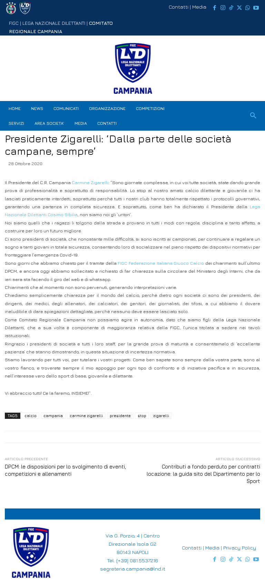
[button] (253, 116)
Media (199, 7)
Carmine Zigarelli (90, 182)
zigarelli (161, 415)
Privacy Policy (239, 548)
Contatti (178, 7)
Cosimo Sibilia (63, 214)
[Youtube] (256, 8)
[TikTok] (231, 8)
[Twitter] (239, 8)
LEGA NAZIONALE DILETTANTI (53, 23)
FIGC (14, 23)
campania (53, 415)
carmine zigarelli (86, 415)
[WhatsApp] (248, 8)
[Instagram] (223, 8)
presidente (120, 415)
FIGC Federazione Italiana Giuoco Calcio (161, 263)
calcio (30, 415)
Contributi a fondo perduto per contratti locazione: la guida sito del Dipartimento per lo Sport (203, 474)
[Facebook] (214, 8)
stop (142, 415)
